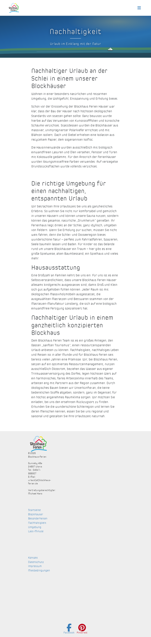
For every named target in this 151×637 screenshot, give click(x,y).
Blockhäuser (35, 514)
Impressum (35, 566)
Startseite (34, 510)
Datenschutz (36, 562)
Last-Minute (35, 531)
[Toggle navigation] (139, 8)
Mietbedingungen (39, 570)
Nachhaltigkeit (37, 522)
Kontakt (33, 557)
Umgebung (34, 527)
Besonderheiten (37, 518)
